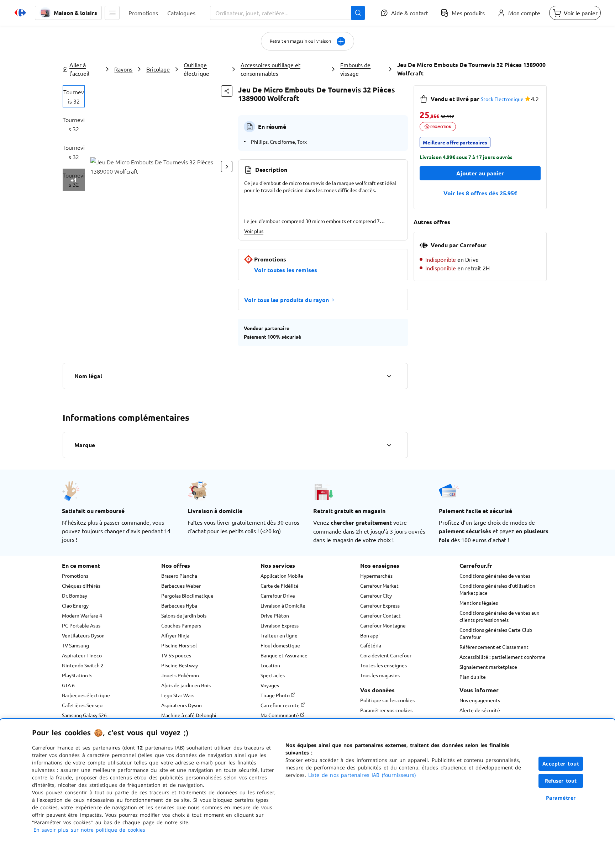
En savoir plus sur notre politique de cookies (89, 829)
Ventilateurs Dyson (83, 635)
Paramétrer (561, 797)
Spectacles (273, 675)
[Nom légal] (389, 376)
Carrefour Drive (278, 595)
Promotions (75, 575)
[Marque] (389, 445)
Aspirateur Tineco (82, 655)
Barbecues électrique (86, 695)
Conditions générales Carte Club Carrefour (495, 633)
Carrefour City (376, 595)
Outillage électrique (196, 69)
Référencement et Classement (494, 647)
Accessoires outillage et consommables (270, 69)
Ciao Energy (75, 605)
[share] (226, 91)
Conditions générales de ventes (494, 575)
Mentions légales (478, 602)
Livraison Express (280, 625)
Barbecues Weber (181, 585)
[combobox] (287, 13)
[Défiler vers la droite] (226, 166)
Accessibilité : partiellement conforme (502, 656)
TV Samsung (75, 645)
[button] (112, 13)
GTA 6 (68, 685)
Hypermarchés (376, 575)
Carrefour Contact (380, 615)
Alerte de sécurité (479, 710)
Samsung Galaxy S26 (84, 715)
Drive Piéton (275, 615)
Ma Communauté (280, 715)
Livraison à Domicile (283, 605)
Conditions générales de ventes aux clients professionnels (499, 616)
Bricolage (158, 69)
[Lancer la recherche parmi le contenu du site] (358, 13)
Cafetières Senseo (82, 705)
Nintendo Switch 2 (83, 665)
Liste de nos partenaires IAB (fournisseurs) (362, 775)
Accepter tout (560, 763)
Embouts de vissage (355, 69)
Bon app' (369, 635)
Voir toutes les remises (285, 270)
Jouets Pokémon (180, 675)
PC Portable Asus (81, 625)
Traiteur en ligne (279, 635)
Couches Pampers (181, 625)
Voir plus (253, 231)
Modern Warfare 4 (82, 615)
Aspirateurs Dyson (181, 705)
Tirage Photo (276, 695)
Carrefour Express (380, 605)
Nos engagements (479, 700)
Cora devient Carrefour (385, 655)
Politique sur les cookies (387, 700)
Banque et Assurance (284, 655)
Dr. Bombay (74, 595)
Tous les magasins (380, 675)
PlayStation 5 (77, 675)
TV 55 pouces (176, 655)
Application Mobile (282, 575)
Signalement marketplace (488, 666)
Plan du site (472, 676)
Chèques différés (81, 585)
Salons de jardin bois (183, 615)
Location (270, 665)
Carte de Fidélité (280, 585)
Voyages (270, 685)
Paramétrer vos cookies (386, 710)
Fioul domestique (280, 645)
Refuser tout (561, 780)
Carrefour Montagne (383, 625)
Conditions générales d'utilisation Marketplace (497, 589)
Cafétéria (370, 645)
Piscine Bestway (179, 665)
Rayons (123, 69)
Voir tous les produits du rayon (286, 299)
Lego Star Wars (177, 695)
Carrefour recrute (281, 705)
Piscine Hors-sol (179, 645)
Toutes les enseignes (383, 665)
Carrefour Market (379, 585)
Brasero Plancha (179, 575)
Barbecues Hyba (179, 605)
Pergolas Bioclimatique (187, 595)
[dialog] (307, 780)
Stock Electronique (502, 99)
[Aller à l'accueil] (20, 13)
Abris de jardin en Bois (186, 685)
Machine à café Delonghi (188, 715)
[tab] (74, 96)
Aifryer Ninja (175, 635)
